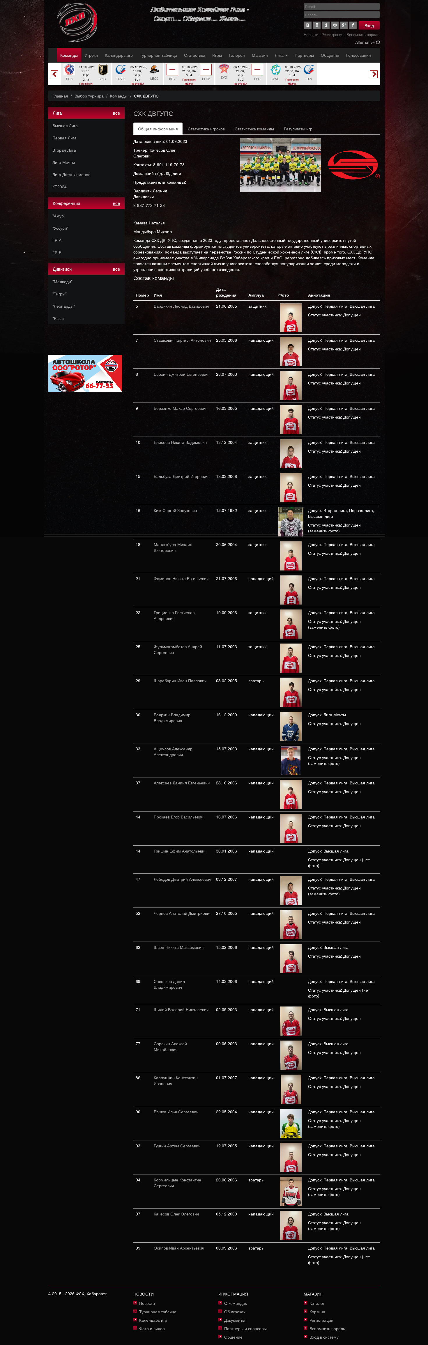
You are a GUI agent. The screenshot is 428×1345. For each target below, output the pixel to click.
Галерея (237, 55)
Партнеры (304, 55)
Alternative (365, 42)
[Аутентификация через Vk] (308, 25)
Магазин (260, 55)
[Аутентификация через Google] (344, 25)
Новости (311, 34)
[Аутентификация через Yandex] (326, 25)
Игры (217, 55)
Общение (330, 55)
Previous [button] (54, 74)
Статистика (194, 55)
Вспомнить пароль (362, 34)
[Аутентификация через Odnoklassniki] (317, 25)
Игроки (91, 55)
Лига (280, 55)
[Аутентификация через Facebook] (353, 25)
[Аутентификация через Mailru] (335, 25)
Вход (369, 25)
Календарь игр (119, 55)
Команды (69, 55)
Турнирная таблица (158, 55)
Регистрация (332, 34)
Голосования (358, 55)
